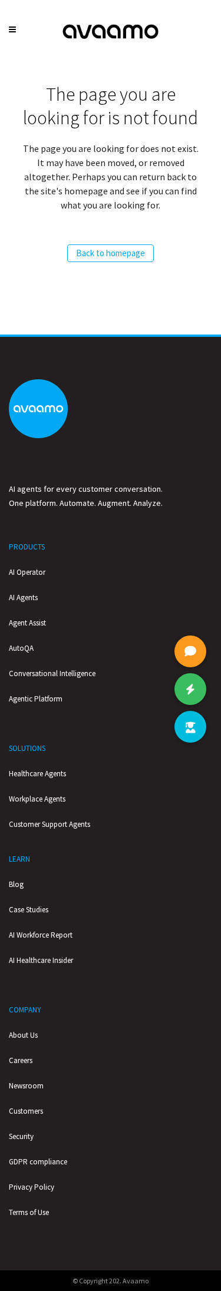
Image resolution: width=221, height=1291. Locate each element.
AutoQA (21, 648)
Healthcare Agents (37, 774)
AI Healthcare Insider (41, 960)
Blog (16, 884)
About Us (23, 1035)
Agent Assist (27, 623)
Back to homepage (110, 253)
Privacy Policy (31, 1187)
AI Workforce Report (40, 935)
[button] (190, 727)
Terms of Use (29, 1212)
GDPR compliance (38, 1162)
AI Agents (23, 597)
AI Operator (27, 572)
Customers (26, 1111)
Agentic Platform (35, 699)
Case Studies (28, 910)
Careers (20, 1060)
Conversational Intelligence (52, 673)
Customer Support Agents (49, 824)
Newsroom (26, 1086)
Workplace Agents (37, 799)
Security (21, 1136)
